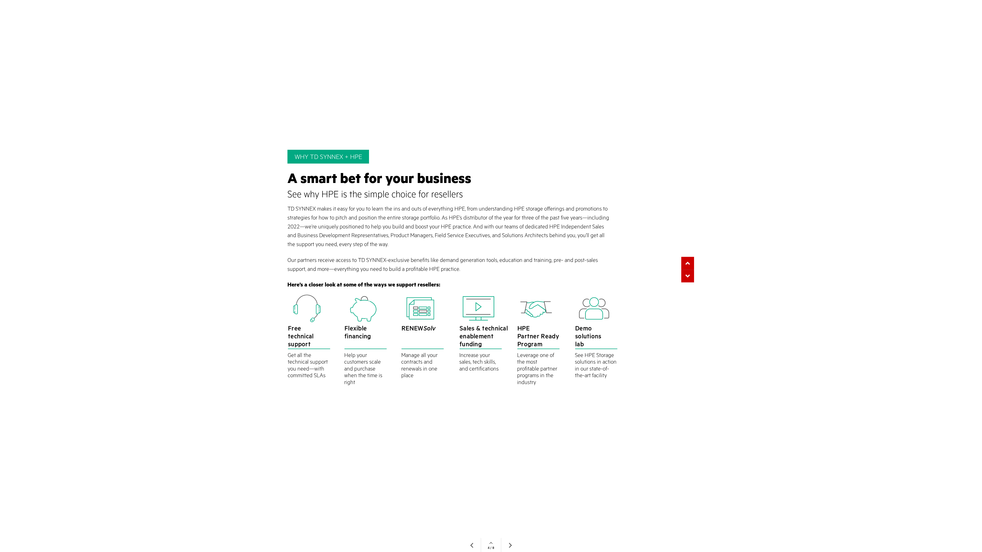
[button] (687, 276)
